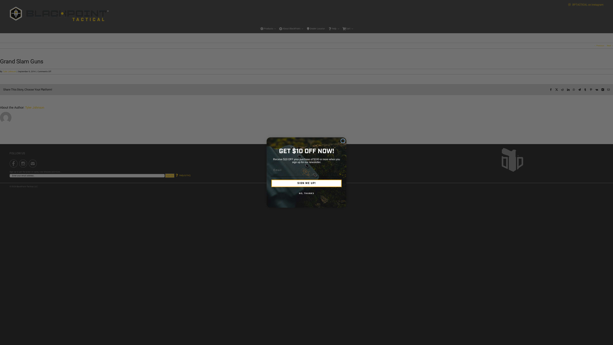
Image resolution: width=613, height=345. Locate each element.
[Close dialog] (343, 141)
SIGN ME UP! (306, 183)
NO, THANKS (306, 193)
